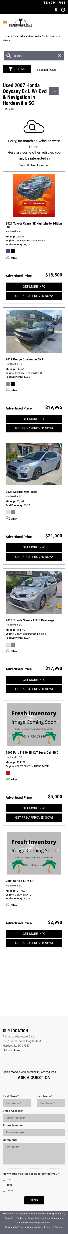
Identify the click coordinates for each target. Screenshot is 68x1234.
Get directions (11, 1050)
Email (10, 1190)
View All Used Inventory (34, 165)
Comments (10, 1140)
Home (6, 36)
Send (34, 1200)
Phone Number (13, 1125)
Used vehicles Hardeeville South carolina (35, 36)
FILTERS (19, 69)
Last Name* (44, 1096)
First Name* (11, 1096)
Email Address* (13, 1111)
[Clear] (53, 69)
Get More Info (34, 286)
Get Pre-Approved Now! (34, 296)
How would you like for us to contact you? (31, 1173)
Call (9, 1179)
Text (9, 1184)
